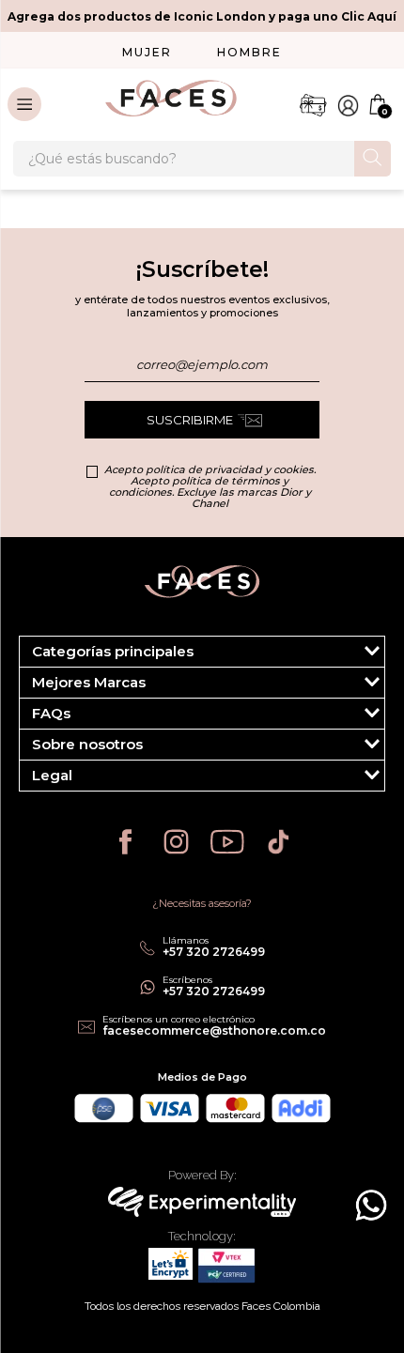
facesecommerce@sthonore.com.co (214, 1030)
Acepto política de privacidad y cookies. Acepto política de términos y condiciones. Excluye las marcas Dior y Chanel (210, 486)
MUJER (147, 52)
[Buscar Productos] (372, 157)
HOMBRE (249, 52)
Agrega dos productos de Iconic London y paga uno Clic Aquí (202, 16)
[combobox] (202, 159)
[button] (202, 651)
